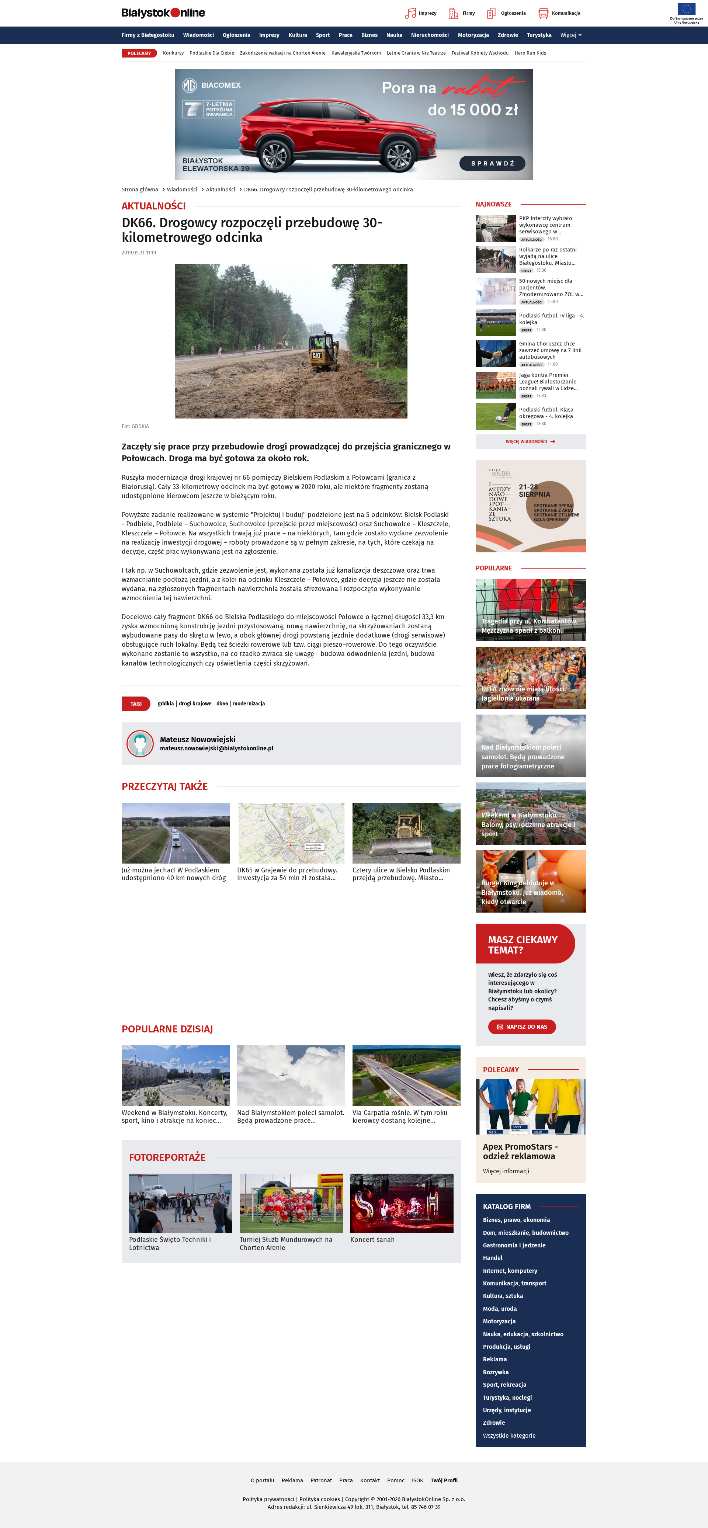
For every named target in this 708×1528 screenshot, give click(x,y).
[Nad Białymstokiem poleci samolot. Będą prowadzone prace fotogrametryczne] (291, 1075)
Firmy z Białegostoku (148, 35)
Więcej (568, 35)
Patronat (321, 1480)
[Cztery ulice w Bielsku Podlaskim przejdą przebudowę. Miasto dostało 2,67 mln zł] (407, 833)
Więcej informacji (506, 1171)
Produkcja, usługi (507, 1346)
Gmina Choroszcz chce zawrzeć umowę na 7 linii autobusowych (550, 350)
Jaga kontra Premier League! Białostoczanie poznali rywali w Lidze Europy (547, 382)
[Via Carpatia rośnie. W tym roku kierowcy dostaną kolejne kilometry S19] (407, 1075)
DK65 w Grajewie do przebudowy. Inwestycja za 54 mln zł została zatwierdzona (287, 874)
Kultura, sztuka (503, 1295)
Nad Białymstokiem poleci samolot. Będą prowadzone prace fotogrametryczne (290, 1117)
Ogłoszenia (513, 13)
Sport (323, 35)
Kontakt (370, 1480)
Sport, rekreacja (505, 1384)
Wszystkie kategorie (509, 1435)
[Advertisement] (291, 952)
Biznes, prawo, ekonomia (516, 1219)
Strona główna (140, 189)
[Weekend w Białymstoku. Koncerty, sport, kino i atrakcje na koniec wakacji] (176, 1075)
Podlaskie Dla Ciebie (212, 53)
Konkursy (173, 53)
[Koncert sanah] (402, 1203)
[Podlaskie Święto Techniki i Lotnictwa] (180, 1203)
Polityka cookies (319, 1499)
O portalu (262, 1480)
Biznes (369, 35)
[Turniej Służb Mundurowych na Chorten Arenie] (291, 1203)
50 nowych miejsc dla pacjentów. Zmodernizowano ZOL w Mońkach (549, 288)
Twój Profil (444, 1480)
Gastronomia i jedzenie (514, 1245)
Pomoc (396, 1480)
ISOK (417, 1480)
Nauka (394, 35)
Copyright (357, 1499)
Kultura (298, 35)
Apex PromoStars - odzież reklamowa (520, 1151)
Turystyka (539, 35)
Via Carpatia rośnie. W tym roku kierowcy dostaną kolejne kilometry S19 (400, 1117)
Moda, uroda (500, 1308)
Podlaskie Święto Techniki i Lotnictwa (170, 1244)
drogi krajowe (195, 703)
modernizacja (249, 703)
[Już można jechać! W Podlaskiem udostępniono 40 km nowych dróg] (176, 833)
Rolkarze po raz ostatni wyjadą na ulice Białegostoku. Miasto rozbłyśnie (548, 256)
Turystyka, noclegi (507, 1397)
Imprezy (428, 13)
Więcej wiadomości (526, 441)
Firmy (469, 13)
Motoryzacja (473, 35)
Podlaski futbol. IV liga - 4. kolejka (551, 319)
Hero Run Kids (530, 53)
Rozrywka (496, 1372)
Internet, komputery (510, 1270)
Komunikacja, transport (514, 1283)
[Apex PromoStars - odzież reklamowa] (531, 1107)
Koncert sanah (372, 1240)
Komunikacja (566, 13)
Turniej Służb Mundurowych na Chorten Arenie (286, 1244)
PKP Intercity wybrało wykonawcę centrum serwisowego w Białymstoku (545, 225)
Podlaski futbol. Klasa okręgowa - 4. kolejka (546, 413)
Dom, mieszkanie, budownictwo (526, 1232)
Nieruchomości (430, 35)
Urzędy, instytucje (507, 1410)
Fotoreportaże (167, 1157)
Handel (493, 1257)
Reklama (495, 1359)
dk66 (222, 703)
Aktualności (220, 189)
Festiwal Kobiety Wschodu (480, 53)
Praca (346, 35)
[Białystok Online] (163, 13)
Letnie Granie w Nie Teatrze (416, 53)
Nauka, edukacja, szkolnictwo (523, 1334)
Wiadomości (198, 35)
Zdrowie (508, 35)
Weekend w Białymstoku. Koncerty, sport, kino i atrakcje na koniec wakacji (175, 1117)
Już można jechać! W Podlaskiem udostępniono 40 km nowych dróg (174, 874)
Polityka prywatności (268, 1499)
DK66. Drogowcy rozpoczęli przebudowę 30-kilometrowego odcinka (328, 189)
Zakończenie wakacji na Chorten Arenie (283, 53)
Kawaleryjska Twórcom (356, 53)
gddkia (166, 703)
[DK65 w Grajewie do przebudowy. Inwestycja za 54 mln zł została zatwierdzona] (291, 833)
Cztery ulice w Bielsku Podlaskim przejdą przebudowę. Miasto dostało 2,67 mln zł (401, 874)
